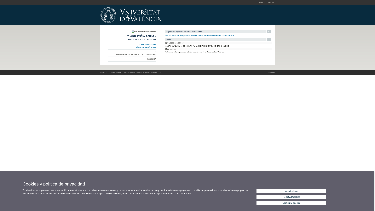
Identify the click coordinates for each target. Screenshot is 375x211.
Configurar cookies (291, 203)
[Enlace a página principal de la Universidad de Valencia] (156, 24)
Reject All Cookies (291, 197)
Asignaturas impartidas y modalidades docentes (184, 31)
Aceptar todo (291, 191)
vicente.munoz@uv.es (147, 44)
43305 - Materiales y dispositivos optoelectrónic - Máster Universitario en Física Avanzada (199, 35)
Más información (183, 193)
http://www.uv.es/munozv (146, 47)
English (271, 2)
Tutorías (168, 39)
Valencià (262, 2)
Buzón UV (272, 72)
